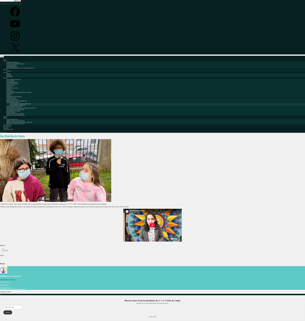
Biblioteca (8, 75)
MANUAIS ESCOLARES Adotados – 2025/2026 (19, 122)
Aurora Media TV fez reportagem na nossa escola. (12, 289)
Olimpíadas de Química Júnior (14, 96)
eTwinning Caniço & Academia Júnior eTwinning (18, 92)
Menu (2, 56)
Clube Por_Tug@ (10, 112)
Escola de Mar (10, 90)
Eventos (5, 116)
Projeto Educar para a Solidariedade (15, 109)
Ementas (8, 73)
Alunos (5, 118)
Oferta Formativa (7, 125)
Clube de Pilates (10, 80)
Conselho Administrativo (12, 62)
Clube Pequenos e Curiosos (13, 110)
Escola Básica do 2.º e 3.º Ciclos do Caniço (11, 3)
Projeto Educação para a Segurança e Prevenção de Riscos (21, 108)
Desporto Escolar (10, 85)
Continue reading (152, 316)
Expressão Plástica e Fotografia (17, 105)
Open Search (3, 132)
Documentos (9, 76)
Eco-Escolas (9, 86)
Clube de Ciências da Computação (15, 113)
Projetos (5, 78)
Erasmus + (9, 89)
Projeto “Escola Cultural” (12, 102)
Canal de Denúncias (8, 129)
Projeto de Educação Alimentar (14, 106)
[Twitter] (15, 53)
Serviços (5, 72)
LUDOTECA (9, 93)
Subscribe (7, 312)
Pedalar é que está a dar (12, 99)
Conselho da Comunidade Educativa (15, 63)
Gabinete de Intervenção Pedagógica (15, 120)
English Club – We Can (12, 88)
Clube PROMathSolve (12, 82)
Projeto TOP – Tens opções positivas (15, 115)
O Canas (8, 70)
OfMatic (8, 95)
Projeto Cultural (4, 285)
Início (4, 59)
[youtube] (15, 29)
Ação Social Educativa (12, 119)
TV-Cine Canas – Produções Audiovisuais (20, 103)
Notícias (5, 69)
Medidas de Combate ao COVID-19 (15, 123)
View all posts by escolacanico (7, 279)
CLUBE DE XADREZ (12, 83)
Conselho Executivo (11, 65)
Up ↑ (1, 294)
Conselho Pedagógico (11, 66)
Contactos (5, 128)
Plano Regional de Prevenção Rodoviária (16, 100)
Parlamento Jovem (11, 98)
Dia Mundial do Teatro (12, 135)
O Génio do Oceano (5, 287)
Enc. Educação (7, 126)
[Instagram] (15, 41)
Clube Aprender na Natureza (13, 79)
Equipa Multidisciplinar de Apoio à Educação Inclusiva (20, 68)
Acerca (5, 60)
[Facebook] (15, 17)
